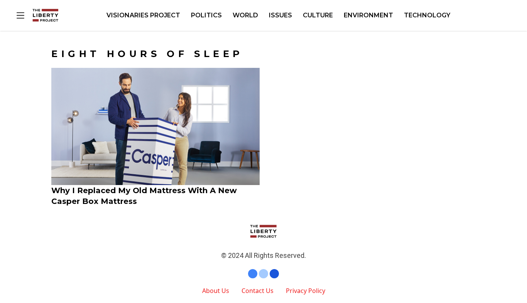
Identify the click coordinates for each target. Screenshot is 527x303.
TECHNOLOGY (427, 15)
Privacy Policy (305, 290)
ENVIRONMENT (368, 15)
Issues (280, 15)
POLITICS (206, 15)
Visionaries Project (143, 15)
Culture (318, 15)
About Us (215, 290)
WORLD (245, 15)
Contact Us (258, 290)
